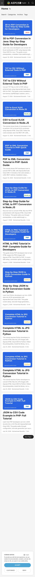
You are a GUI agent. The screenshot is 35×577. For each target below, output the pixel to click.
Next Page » (28, 437)
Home (4, 8)
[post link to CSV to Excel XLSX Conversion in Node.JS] (17, 119)
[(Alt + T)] (10, 9)
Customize (11, 570)
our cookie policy (23, 561)
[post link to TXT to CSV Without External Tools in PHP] (17, 80)
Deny (24, 570)
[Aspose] (14, 3)
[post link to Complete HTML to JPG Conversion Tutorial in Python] (17, 328)
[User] (29, 3)
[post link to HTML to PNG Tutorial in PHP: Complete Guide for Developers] (17, 244)
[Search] (32, 3)
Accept (17, 565)
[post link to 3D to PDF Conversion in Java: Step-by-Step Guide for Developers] (17, 39)
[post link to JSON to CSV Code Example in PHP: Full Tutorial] (17, 413)
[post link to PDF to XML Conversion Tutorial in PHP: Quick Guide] (17, 160)
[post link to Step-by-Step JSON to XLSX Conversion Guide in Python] (17, 286)
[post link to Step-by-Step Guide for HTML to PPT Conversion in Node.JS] (17, 202)
